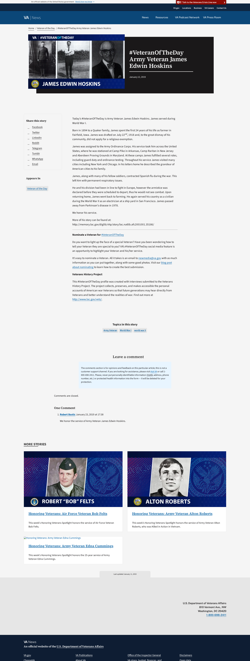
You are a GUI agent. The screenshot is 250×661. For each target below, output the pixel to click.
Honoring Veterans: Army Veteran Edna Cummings (71, 546)
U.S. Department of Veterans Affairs (80, 646)
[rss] (202, 597)
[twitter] (196, 597)
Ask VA (154, 371)
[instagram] (213, 597)
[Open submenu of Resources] (169, 18)
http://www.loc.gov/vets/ (87, 299)
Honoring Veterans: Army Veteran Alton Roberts (172, 513)
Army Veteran (110, 330)
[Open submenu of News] (150, 18)
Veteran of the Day (37, 188)
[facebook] (208, 597)
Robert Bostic (67, 414)
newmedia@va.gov (149, 258)
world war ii (140, 330)
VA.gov (27, 655)
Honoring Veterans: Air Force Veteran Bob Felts (68, 513)
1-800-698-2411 (216, 614)
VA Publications (84, 655)
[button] (225, 18)
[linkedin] (219, 597)
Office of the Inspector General (144, 655)
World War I (125, 330)
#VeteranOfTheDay (112, 235)
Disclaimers (186, 655)
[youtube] (191, 597)
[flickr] (225, 597)
